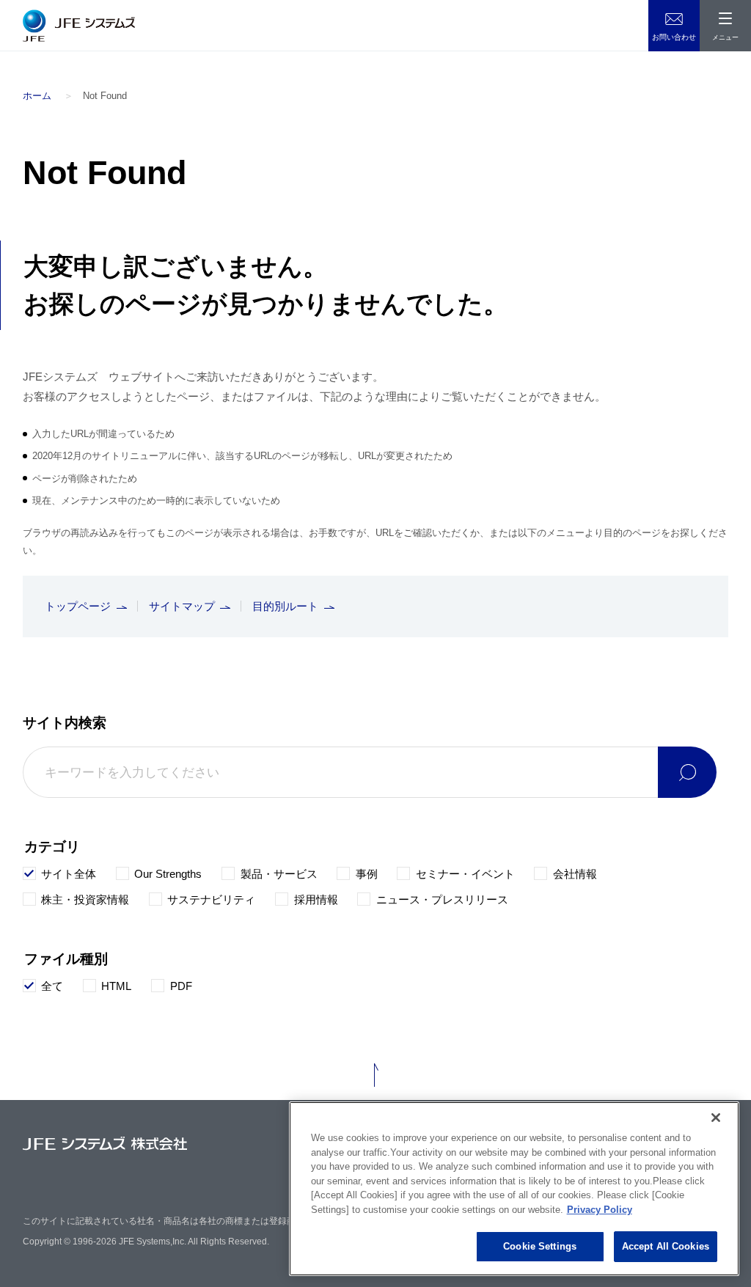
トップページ (78, 606)
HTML (116, 986)
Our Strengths (168, 874)
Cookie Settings (539, 1246)
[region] (514, 1188)
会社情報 (575, 874)
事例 (367, 874)
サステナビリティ (211, 899)
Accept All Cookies (665, 1246)
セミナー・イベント (465, 874)
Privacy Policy (599, 1209)
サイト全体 (68, 874)
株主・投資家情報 (85, 899)
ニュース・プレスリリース (442, 899)
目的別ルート (285, 606)
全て (52, 986)
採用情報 (316, 899)
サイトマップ (182, 606)
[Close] (716, 1117)
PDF (181, 986)
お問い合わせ (674, 37)
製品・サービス (279, 874)
